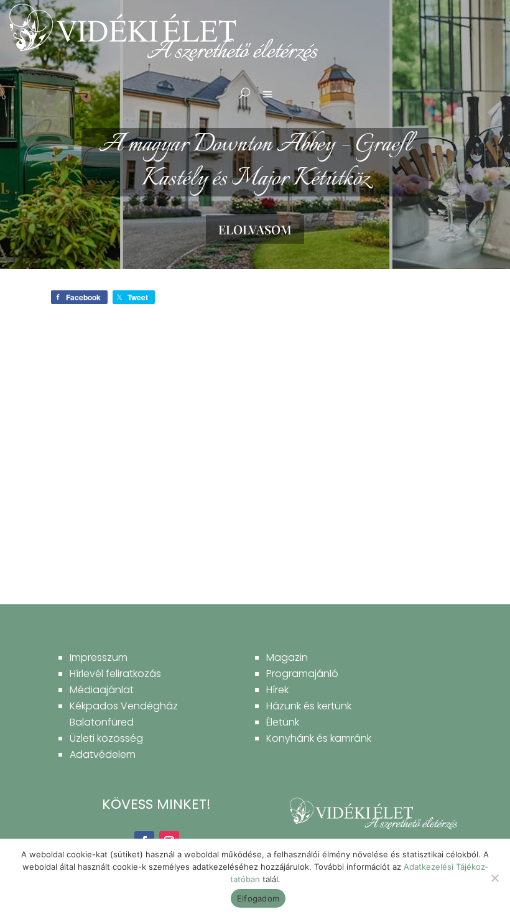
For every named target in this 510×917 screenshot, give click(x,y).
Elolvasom (255, 229)
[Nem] (494, 878)
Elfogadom (258, 898)
